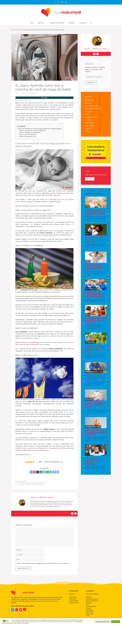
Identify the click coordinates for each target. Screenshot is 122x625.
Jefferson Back (45, 497)
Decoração (88, 111)
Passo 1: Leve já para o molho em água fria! (32, 130)
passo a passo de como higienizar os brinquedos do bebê (42, 448)
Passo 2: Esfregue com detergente (29, 132)
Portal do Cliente (74, 603)
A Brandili (71, 23)
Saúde (87, 131)
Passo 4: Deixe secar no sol (27, 136)
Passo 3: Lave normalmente (27, 134)
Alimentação (89, 100)
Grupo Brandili (73, 601)
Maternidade (23, 481)
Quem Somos (73, 597)
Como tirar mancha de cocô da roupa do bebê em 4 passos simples (39, 128)
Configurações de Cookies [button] (102, 621)
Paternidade (89, 128)
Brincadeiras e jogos (92, 106)
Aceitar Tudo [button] (115, 621)
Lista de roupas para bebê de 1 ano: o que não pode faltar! (30, 484)
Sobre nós (72, 594)
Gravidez (88, 120)
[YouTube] (65, 2)
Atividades (88, 103)
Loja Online (83, 23)
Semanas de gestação (57, 23)
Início (32, 23)
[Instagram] (59, 2)
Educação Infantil (91, 117)
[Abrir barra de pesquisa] (91, 22)
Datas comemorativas (92, 108)
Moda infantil (89, 125)
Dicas (18, 30)
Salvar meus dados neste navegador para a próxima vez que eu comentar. (43, 563)
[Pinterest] (62, 2)
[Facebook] (55, 2)
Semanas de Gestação (92, 594)
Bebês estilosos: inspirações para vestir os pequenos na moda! (31, 483)
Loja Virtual (72, 599)
